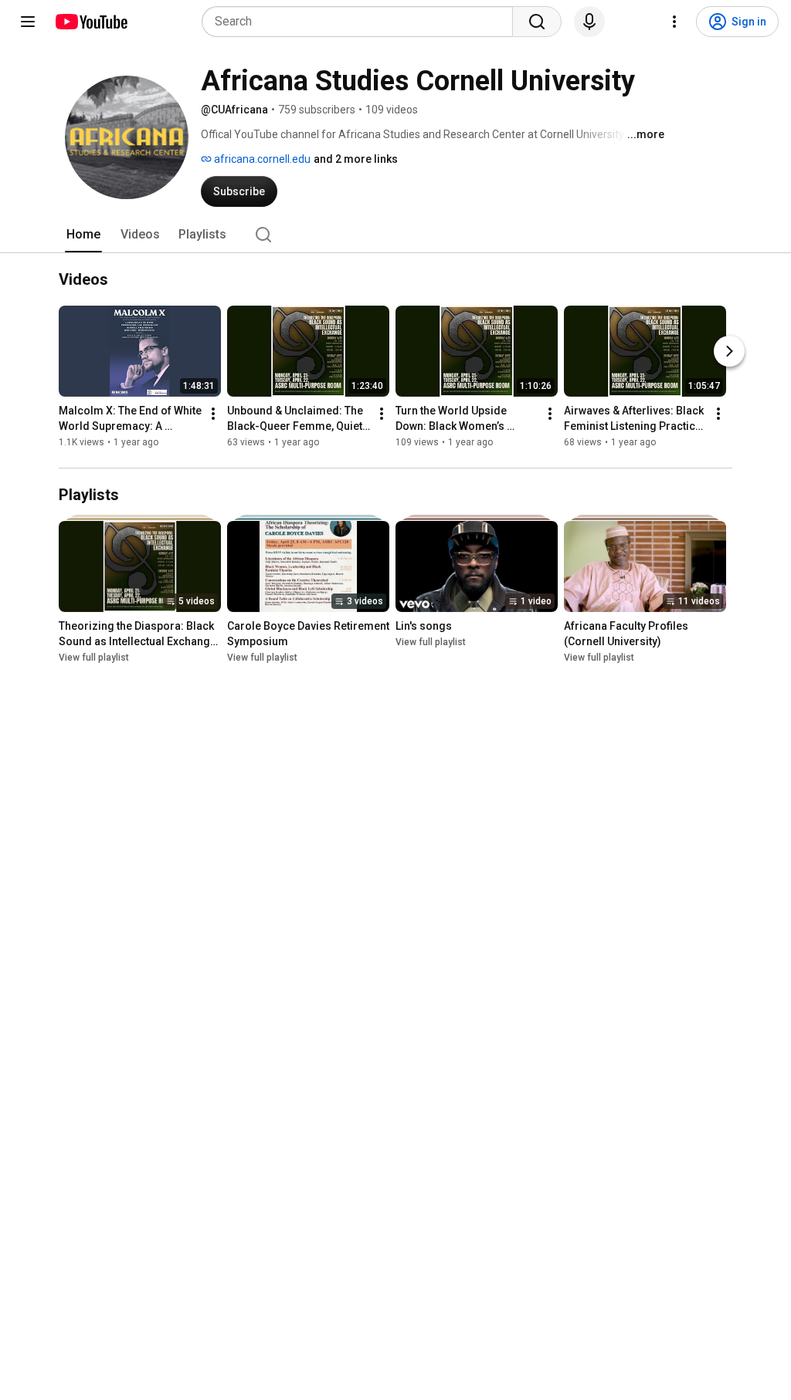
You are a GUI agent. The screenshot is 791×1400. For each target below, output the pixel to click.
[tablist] (395, 234)
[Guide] (28, 21)
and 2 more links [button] (356, 159)
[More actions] (213, 413)
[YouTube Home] (90, 21)
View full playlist (94, 657)
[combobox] (362, 21)
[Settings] (674, 21)
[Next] (729, 351)
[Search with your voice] (589, 21)
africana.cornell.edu (261, 159)
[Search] (537, 21)
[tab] (83, 234)
